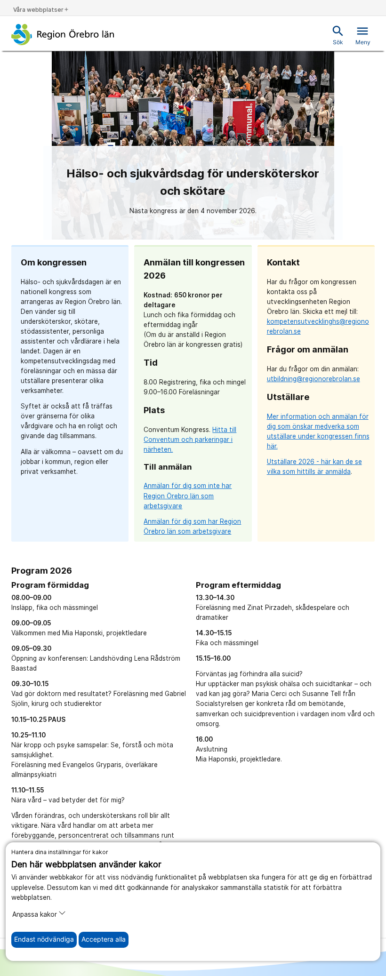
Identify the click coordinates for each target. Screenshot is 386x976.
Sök (338, 35)
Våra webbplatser (41, 10)
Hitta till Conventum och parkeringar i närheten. (190, 439)
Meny (362, 35)
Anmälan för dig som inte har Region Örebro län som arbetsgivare (188, 495)
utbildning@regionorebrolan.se (313, 379)
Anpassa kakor (34, 914)
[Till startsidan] (62, 34)
